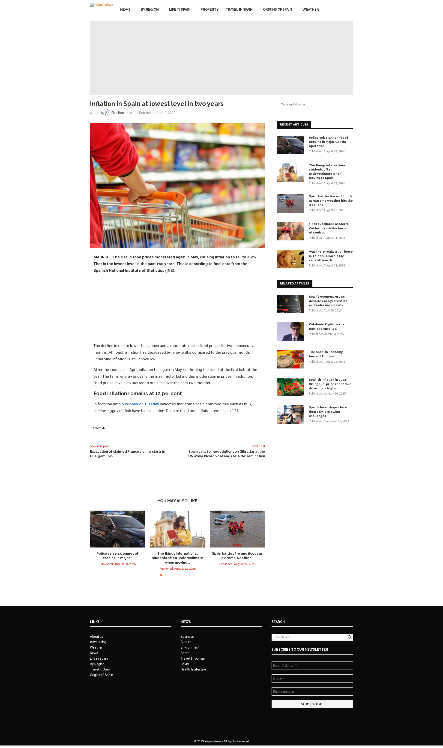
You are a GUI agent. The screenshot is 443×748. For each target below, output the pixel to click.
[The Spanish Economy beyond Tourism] (290, 359)
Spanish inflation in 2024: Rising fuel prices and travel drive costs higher (330, 384)
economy (99, 428)
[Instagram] (343, 9)
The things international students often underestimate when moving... (177, 558)
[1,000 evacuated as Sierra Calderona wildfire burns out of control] (290, 231)
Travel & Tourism (193, 658)
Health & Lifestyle (193, 669)
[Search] (350, 9)
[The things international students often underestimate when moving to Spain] (177, 529)
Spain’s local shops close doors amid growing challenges (328, 411)
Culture (186, 642)
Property (210, 9)
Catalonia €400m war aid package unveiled (328, 326)
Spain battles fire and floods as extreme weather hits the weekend (331, 200)
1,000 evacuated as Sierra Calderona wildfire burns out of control (331, 228)
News (125, 9)
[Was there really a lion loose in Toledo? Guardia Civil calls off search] (290, 259)
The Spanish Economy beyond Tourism (326, 354)
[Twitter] (339, 9)
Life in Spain (179, 9)
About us (96, 636)
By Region (150, 9)
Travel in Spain (239, 9)
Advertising (98, 642)
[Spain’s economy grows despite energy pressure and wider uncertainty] (290, 304)
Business (187, 636)
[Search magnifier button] (350, 637)
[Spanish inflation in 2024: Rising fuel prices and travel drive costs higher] (290, 387)
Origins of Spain (277, 9)
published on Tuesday (140, 404)
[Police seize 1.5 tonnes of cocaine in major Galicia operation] (117, 529)
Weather (310, 9)
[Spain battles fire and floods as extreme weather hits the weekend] (237, 529)
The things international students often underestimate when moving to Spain (328, 172)
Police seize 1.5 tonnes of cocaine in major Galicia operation (328, 142)
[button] (96, 543)
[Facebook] (334, 9)
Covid (185, 664)
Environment (190, 647)
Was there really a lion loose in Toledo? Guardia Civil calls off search (331, 256)
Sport (185, 653)
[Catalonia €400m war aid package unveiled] (290, 331)
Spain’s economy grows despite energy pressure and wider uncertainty (328, 301)
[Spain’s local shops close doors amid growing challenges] (290, 414)
